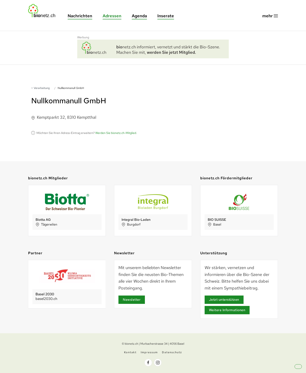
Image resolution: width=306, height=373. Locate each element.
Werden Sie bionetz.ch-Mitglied (115, 133)
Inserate (165, 16)
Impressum (149, 352)
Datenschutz (172, 352)
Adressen (112, 16)
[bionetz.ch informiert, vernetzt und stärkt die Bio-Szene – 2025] (153, 48)
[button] (270, 15)
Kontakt (130, 352)
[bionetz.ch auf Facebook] (148, 362)
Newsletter (132, 299)
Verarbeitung (42, 88)
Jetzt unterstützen (224, 299)
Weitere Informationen (227, 310)
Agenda (139, 16)
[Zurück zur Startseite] (43, 10)
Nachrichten (80, 16)
